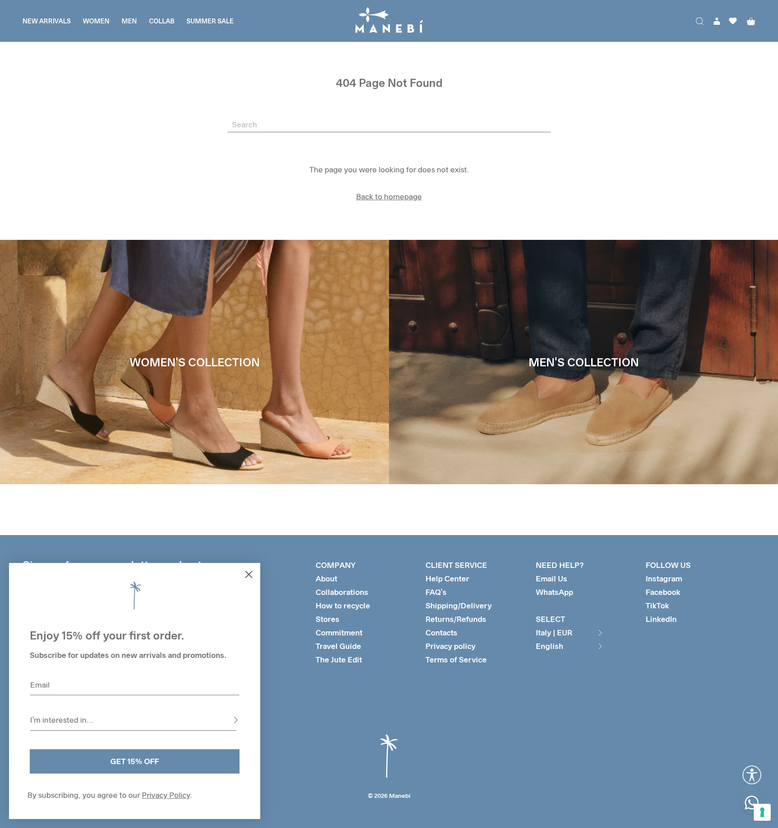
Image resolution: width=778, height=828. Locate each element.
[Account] (717, 21)
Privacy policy (450, 646)
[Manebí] (389, 21)
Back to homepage (389, 196)
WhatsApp (554, 592)
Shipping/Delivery (458, 605)
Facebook (663, 592)
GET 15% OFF (134, 761)
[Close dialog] (249, 574)
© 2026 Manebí (389, 795)
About (326, 578)
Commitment (339, 632)
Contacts (441, 632)
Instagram (664, 578)
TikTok (657, 605)
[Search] (699, 21)
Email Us (551, 578)
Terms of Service (456, 659)
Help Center (447, 578)
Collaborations (342, 592)
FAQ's (436, 592)
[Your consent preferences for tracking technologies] (762, 812)
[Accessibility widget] (752, 775)
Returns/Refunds (455, 619)
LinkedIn (661, 619)
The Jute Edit (339, 659)
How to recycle (343, 605)
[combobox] (133, 720)
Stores (327, 619)
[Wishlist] (733, 21)
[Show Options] (235, 720)
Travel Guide (338, 646)
